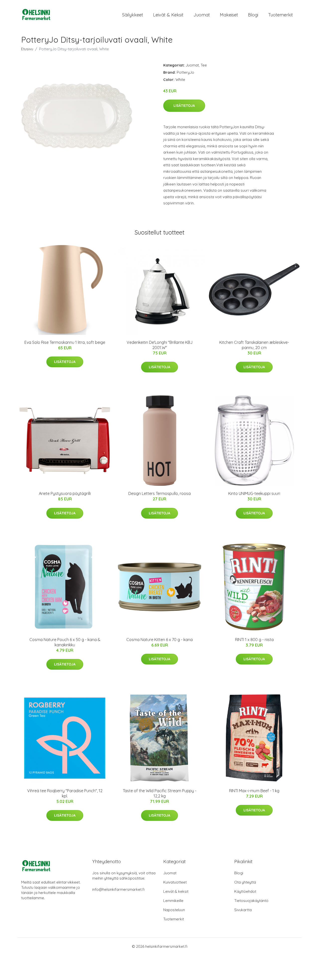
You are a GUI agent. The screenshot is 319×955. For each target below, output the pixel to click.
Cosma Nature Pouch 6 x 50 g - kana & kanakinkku (64, 642)
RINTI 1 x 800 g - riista (254, 639)
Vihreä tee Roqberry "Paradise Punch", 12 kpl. (64, 793)
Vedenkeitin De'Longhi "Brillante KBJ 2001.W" (160, 345)
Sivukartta (243, 909)
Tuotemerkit (280, 15)
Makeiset (229, 15)
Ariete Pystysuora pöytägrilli (65, 493)
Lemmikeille (173, 900)
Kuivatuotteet (175, 882)
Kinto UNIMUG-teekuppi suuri (254, 493)
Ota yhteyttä (245, 882)
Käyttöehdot (245, 891)
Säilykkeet (132, 15)
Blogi (253, 15)
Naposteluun (174, 909)
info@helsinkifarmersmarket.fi (118, 889)
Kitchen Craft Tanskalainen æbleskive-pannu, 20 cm (254, 345)
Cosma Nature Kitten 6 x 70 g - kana (159, 639)
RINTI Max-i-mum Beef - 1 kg (254, 790)
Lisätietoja (184, 105)
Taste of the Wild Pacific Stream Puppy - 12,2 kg (159, 793)
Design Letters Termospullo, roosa (159, 493)
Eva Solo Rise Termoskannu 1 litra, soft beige (64, 342)
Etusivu (27, 49)
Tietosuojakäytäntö (251, 900)
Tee (204, 65)
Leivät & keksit (168, 15)
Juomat (201, 15)
